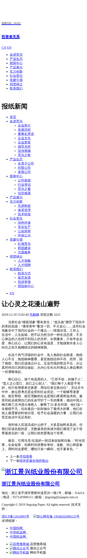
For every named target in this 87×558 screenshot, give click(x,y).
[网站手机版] (19, 552)
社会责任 (16, 75)
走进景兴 (16, 54)
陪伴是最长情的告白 (34, 460)
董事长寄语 (26, 134)
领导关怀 (24, 146)
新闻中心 (16, 63)
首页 (13, 117)
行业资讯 (24, 184)
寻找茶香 (25, 456)
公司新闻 (24, 180)
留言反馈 (24, 277)
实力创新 (16, 71)
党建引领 (16, 80)
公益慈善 (24, 231)
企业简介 (24, 125)
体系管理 (24, 210)
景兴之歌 (24, 155)
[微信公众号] (19, 548)
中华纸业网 (19, 532)
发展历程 (24, 129)
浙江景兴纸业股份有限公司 (31, 483)
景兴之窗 (24, 189)
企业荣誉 (24, 142)
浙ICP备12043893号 (15, 516)
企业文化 (24, 138)
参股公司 (24, 172)
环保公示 (24, 235)
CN (4, 47)
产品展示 (16, 67)
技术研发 (24, 214)
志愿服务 (24, 252)
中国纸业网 (19, 536)
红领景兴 (24, 243)
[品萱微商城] (19, 544)
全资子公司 (26, 163)
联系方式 (24, 273)
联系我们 (16, 88)
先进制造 (24, 205)
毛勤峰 (34, 314)
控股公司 (24, 167)
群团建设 (24, 248)
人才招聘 (24, 265)
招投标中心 (26, 286)
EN (9, 47)
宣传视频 (24, 151)
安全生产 (24, 227)
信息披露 (24, 193)
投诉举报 (24, 282)
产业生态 (16, 59)
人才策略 (24, 260)
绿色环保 (24, 222)
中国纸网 (17, 528)
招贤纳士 (16, 84)
